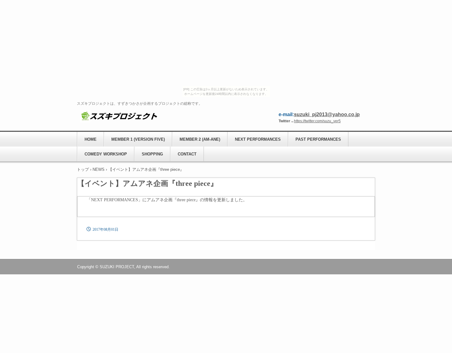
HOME (91, 139)
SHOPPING (152, 154)
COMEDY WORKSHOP (106, 154)
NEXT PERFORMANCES (258, 139)
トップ (83, 169)
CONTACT (187, 154)
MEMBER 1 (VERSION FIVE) (138, 139)
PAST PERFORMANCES (318, 139)
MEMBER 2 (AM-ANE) (200, 139)
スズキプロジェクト (118, 115)
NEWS (99, 169)
